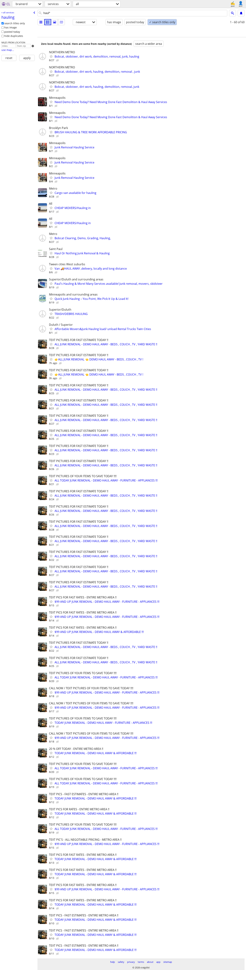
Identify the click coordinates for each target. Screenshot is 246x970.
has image (10, 27)
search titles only (14, 23)
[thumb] (47, 22)
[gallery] (54, 22)
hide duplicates (13, 36)
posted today (12, 31)
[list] (40, 22)
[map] (61, 22)
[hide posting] (58, 60)
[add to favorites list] (51, 56)
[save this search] (241, 13)
